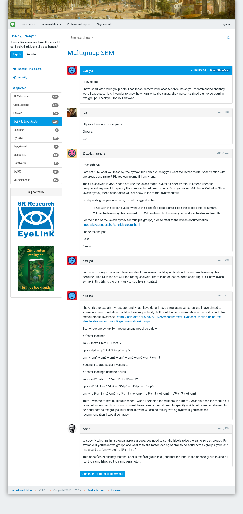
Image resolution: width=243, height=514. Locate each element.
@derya (95, 165)
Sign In (226, 24)
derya (88, 70)
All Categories (35, 96)
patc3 (88, 428)
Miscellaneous (35, 180)
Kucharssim (94, 153)
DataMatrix (35, 163)
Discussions (28, 24)
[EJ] (73, 112)
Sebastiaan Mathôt (22, 490)
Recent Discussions (29, 69)
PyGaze (35, 138)
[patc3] (73, 428)
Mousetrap (35, 155)
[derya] (73, 70)
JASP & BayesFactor (35, 121)
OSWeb (35, 113)
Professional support (79, 24)
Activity (22, 77)
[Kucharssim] (73, 153)
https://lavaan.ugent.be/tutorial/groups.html (111, 225)
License (116, 490)
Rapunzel (35, 130)
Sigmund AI (104, 24)
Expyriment (35, 146)
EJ (85, 112)
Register (32, 54)
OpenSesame (35, 105)
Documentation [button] (49, 24)
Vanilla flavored (96, 490)
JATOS (35, 171)
